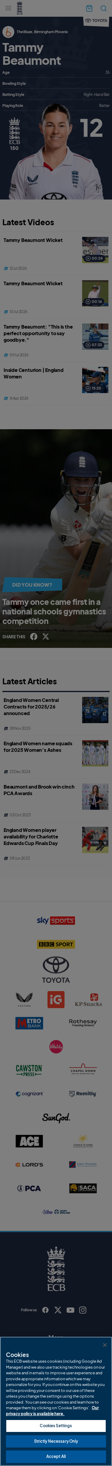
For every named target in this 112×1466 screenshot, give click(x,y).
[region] (56, 1401)
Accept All (56, 1456)
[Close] (104, 1345)
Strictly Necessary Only (56, 1441)
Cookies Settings (56, 1425)
